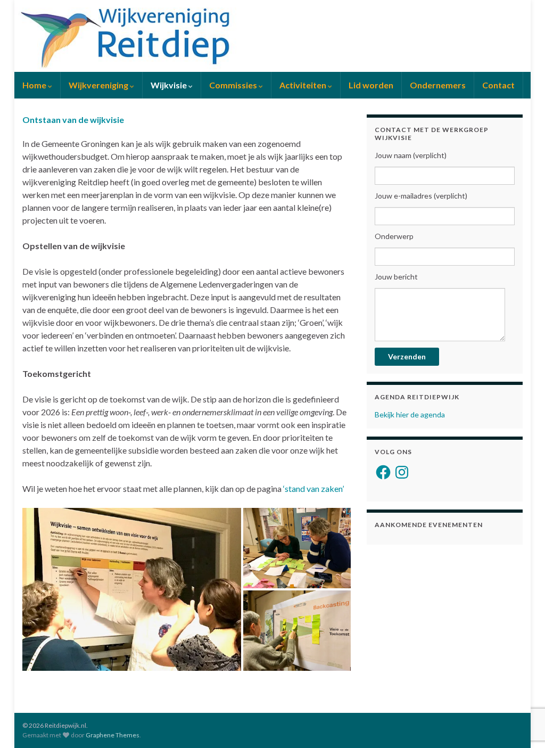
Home (35, 85)
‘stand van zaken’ (313, 488)
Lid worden (371, 85)
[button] (131, 589)
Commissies (234, 85)
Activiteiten (303, 85)
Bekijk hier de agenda (410, 414)
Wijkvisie (169, 85)
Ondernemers (438, 85)
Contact (498, 85)
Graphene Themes (112, 735)
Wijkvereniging (99, 85)
